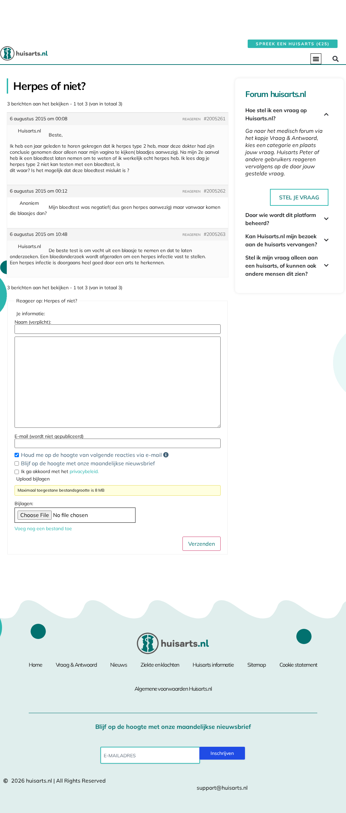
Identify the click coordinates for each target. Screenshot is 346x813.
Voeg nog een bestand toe (43, 528)
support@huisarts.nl (222, 787)
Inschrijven (222, 753)
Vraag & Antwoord (76, 664)
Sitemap (256, 664)
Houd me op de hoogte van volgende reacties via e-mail (92, 454)
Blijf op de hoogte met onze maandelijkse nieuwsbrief (88, 463)
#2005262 (214, 191)
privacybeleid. (84, 471)
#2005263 (214, 234)
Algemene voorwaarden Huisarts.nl (173, 688)
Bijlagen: (24, 503)
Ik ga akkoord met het (60, 471)
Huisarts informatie (213, 664)
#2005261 (214, 119)
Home (35, 664)
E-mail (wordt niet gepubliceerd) (49, 436)
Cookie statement (298, 664)
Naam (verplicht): (33, 322)
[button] (316, 58)
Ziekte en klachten (160, 664)
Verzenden (201, 543)
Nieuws (118, 664)
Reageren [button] (191, 119)
